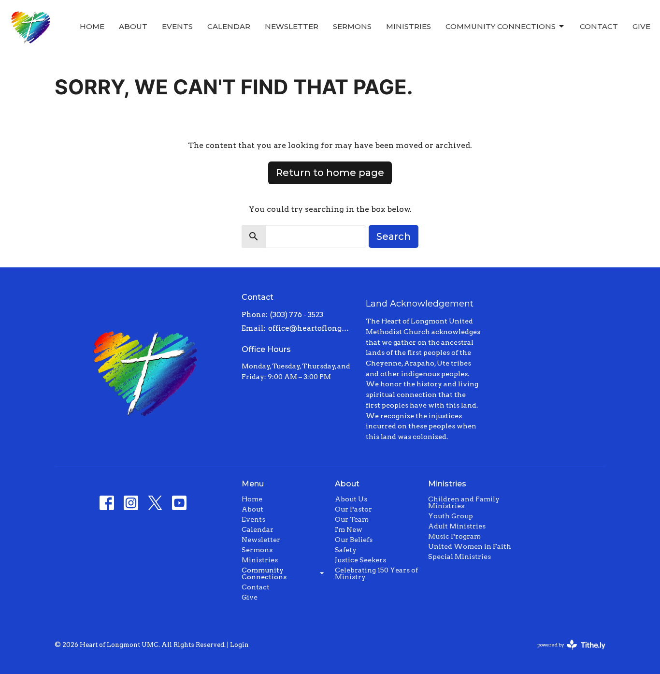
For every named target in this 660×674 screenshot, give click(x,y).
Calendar (228, 26)
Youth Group (450, 516)
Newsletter (291, 26)
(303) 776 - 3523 (296, 314)
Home (92, 26)
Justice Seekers (360, 560)
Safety (346, 550)
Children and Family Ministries (464, 502)
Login (239, 644)
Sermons (352, 26)
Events (177, 26)
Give (641, 26)
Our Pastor (353, 509)
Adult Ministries (457, 526)
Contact (599, 26)
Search (393, 236)
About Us (351, 499)
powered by (566, 653)
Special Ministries (459, 556)
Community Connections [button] (264, 573)
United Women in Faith (469, 546)
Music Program (454, 536)
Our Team (352, 519)
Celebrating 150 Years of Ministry (376, 573)
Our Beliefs (354, 539)
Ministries (408, 26)
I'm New (348, 529)
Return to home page (330, 172)
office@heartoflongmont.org (312, 328)
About (133, 26)
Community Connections (500, 26)
